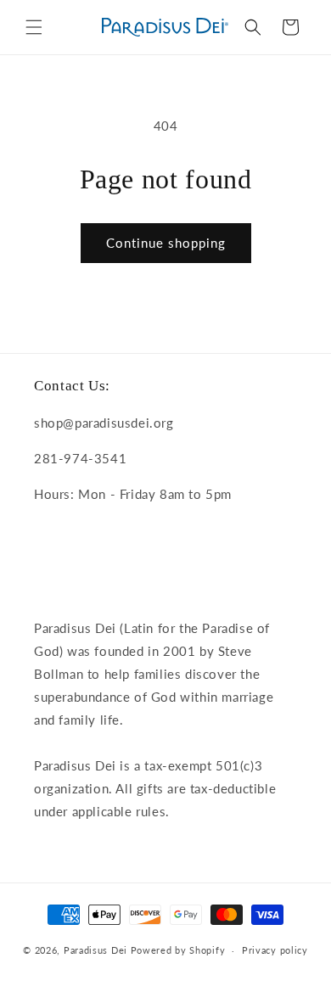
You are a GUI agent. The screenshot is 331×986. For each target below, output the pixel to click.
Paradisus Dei (95, 949)
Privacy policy (275, 949)
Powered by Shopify (178, 949)
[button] (34, 27)
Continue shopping (166, 242)
